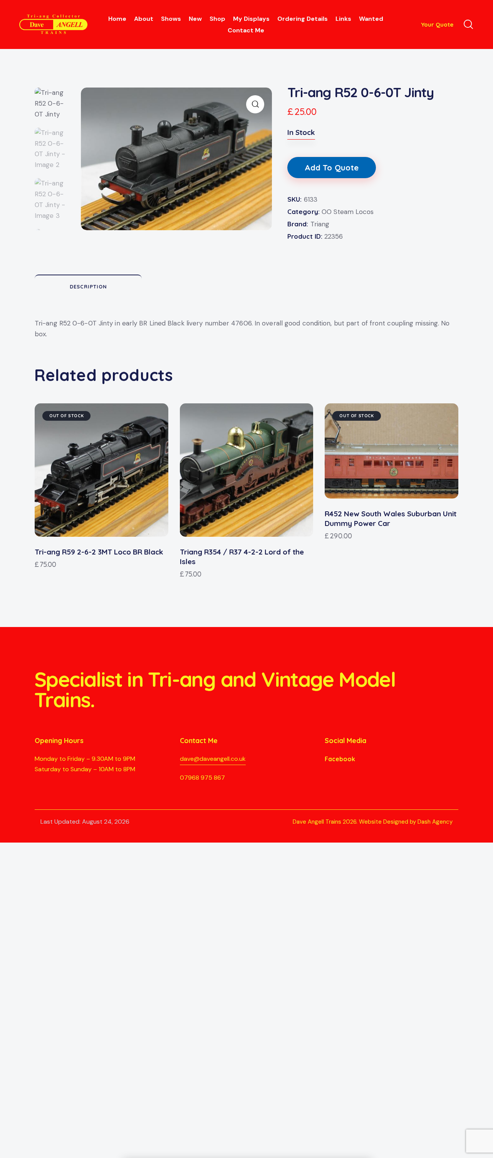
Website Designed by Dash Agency (406, 822)
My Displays (251, 19)
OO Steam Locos (348, 211)
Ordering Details (302, 19)
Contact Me (246, 30)
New (195, 19)
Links (343, 19)
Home (117, 19)
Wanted (371, 19)
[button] (255, 104)
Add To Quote (332, 167)
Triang (319, 224)
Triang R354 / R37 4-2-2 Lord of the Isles (242, 556)
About (143, 19)
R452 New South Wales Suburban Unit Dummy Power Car (390, 518)
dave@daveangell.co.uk (213, 759)
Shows (171, 19)
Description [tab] (88, 286)
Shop (217, 19)
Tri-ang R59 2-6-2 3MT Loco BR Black (99, 551)
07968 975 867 (202, 778)
